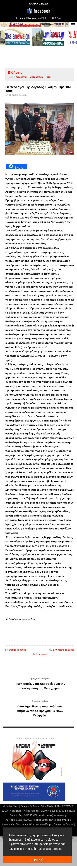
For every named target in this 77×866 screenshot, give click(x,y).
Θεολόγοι (21, 77)
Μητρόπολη (36, 77)
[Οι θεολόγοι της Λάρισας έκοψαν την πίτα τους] (39, 129)
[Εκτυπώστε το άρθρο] (50, 649)
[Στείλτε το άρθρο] (6, 649)
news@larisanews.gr (56, 815)
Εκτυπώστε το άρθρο (63, 649)
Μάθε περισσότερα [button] (50, 848)
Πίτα (48, 77)
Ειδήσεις (15, 72)
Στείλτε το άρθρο (17, 649)
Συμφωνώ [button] (37, 859)
